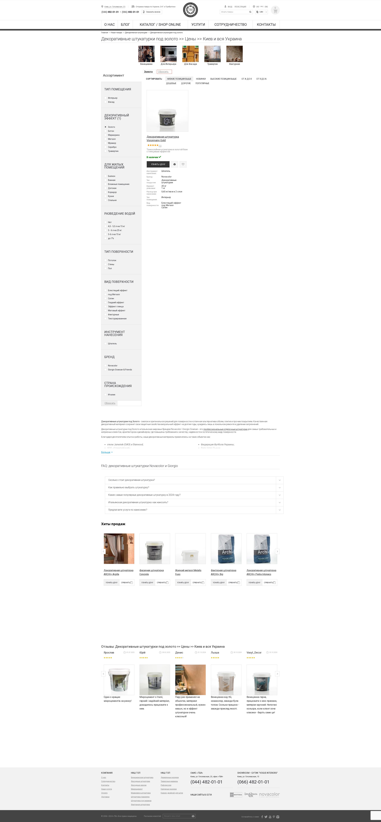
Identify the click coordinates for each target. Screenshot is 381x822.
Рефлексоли (166, 785)
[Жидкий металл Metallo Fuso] (190, 548)
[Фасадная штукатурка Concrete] (154, 548)
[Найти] (250, 12)
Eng (266, 7)
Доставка (105, 797)
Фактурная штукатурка (140, 805)
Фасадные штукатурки (140, 781)
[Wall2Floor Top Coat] (119, 680)
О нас (109, 24)
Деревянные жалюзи (170, 777)
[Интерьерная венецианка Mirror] (262, 680)
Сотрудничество (230, 24)
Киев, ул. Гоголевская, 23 (114, 7)
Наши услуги (106, 789)
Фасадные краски (138, 785)
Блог (125, 24)
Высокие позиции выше (223, 79)
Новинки (201, 79)
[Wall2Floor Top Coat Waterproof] (154, 680)
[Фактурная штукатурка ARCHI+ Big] (226, 548)
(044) (110, 12)
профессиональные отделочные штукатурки (225, 429)
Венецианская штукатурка (142, 777)
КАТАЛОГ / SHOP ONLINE (160, 24)
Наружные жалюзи (169, 789)
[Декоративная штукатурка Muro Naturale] (190, 680)
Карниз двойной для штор (172, 793)
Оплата (104, 793)
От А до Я (247, 79)
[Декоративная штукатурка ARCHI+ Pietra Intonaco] (262, 548)
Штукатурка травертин (140, 797)
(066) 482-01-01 (253, 781)
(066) (130, 12)
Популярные (202, 83)
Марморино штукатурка (141, 793)
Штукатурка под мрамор (141, 801)
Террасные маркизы (169, 781)
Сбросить (163, 71)
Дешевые (171, 83)
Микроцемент (137, 789)
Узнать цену (111, 583)
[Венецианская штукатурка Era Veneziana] (226, 680)
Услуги (198, 24)
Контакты (266, 24)
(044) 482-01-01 (206, 781)
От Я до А (261, 79)
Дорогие (186, 83)
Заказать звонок (153, 12)
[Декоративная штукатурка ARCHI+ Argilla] (119, 548)
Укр (257, 7)
